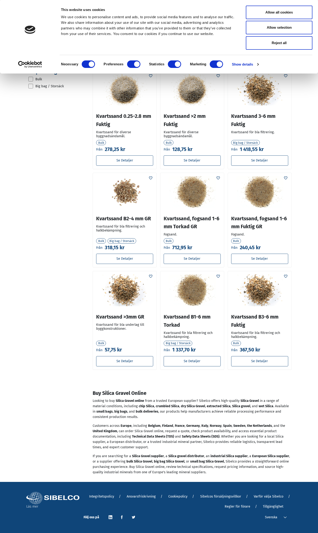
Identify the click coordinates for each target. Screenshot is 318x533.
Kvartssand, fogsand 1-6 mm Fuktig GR (259, 223)
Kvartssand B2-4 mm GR (123, 219)
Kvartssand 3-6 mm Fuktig (253, 120)
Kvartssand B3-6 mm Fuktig (254, 321)
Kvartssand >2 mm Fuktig (185, 120)
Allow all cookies (279, 12)
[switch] (133, 64)
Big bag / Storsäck (49, 86)
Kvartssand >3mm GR (120, 317)
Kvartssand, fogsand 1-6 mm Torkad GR (191, 223)
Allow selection (279, 27)
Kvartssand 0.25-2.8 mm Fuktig (123, 120)
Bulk (38, 79)
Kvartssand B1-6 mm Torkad (187, 321)
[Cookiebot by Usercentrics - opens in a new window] (30, 64)
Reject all (279, 43)
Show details (242, 64)
